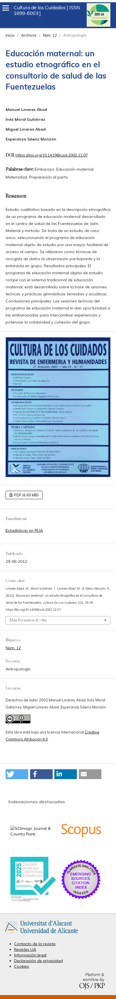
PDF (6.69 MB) (26, 495)
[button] (17, 774)
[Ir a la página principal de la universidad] (41, 934)
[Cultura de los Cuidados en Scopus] (81, 850)
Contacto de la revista (34, 943)
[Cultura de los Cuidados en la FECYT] (33, 900)
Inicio (10, 35)
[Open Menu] (5, 8)
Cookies (21, 966)
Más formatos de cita (28, 620)
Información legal (30, 955)
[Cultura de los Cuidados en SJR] (33, 834)
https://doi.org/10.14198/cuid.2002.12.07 (51, 155)
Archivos (29, 35)
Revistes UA (25, 949)
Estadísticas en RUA (24, 530)
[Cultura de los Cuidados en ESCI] (81, 899)
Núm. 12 (50, 35)
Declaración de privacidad (38, 960)
